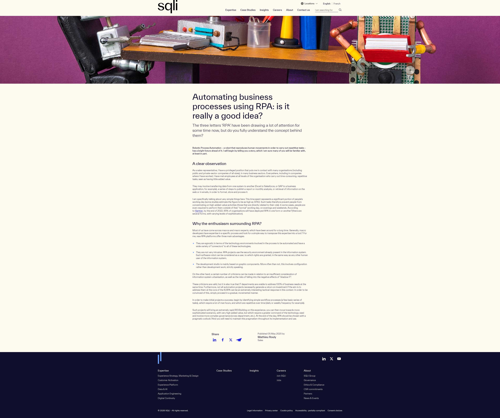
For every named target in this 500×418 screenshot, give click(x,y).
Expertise (230, 9)
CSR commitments (313, 389)
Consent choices (335, 410)
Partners (308, 393)
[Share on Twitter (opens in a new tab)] (231, 340)
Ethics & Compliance (314, 384)
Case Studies (248, 9)
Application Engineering (169, 393)
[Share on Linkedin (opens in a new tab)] (215, 340)
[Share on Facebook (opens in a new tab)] (223, 340)
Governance (310, 380)
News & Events (311, 398)
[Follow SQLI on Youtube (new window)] (339, 359)
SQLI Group (309, 375)
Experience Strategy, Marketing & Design (178, 375)
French (337, 3)
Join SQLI (281, 375)
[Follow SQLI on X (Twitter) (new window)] (331, 359)
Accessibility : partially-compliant (310, 410)
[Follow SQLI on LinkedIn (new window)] (324, 359)
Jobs (279, 380)
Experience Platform (168, 384)
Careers (277, 9)
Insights (264, 9)
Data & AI (162, 389)
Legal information (254, 410)
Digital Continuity (166, 398)
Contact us (303, 9)
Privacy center (271, 410)
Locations (309, 3)
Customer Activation (168, 380)
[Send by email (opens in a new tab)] (239, 340)
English (326, 3)
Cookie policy (286, 410)
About (289, 9)
